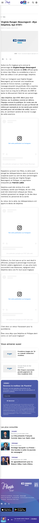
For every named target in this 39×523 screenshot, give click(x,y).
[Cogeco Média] (26, 485)
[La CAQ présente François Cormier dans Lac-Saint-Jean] (5, 434)
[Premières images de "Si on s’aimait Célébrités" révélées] (9, 354)
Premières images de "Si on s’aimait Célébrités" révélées (26, 353)
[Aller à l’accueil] (7, 4)
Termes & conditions (6, 495)
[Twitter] (7, 59)
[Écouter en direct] (21, 2)
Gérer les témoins (6, 497)
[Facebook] (3, 59)
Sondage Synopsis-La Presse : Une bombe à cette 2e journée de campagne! (23, 450)
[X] (9, 503)
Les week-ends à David (21, 518)
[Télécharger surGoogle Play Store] (20, 510)
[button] (8, 519)
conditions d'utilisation (26, 413)
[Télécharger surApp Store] (6, 510)
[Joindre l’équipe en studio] (28, 2)
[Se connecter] (36, 2)
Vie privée (16, 495)
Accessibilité (15, 497)
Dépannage (23, 495)
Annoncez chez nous (12, 499)
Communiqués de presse (27, 497)
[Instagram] (5, 503)
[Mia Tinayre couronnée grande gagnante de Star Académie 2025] (9, 368)
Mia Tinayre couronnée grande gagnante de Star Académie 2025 (26, 372)
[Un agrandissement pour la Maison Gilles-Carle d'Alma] (5, 460)
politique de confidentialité (8, 413)
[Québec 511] (36, 486)
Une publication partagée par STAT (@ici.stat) (19, 253)
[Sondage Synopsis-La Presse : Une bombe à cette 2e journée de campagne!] (5, 446)
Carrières (3, 499)
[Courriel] (10, 59)
